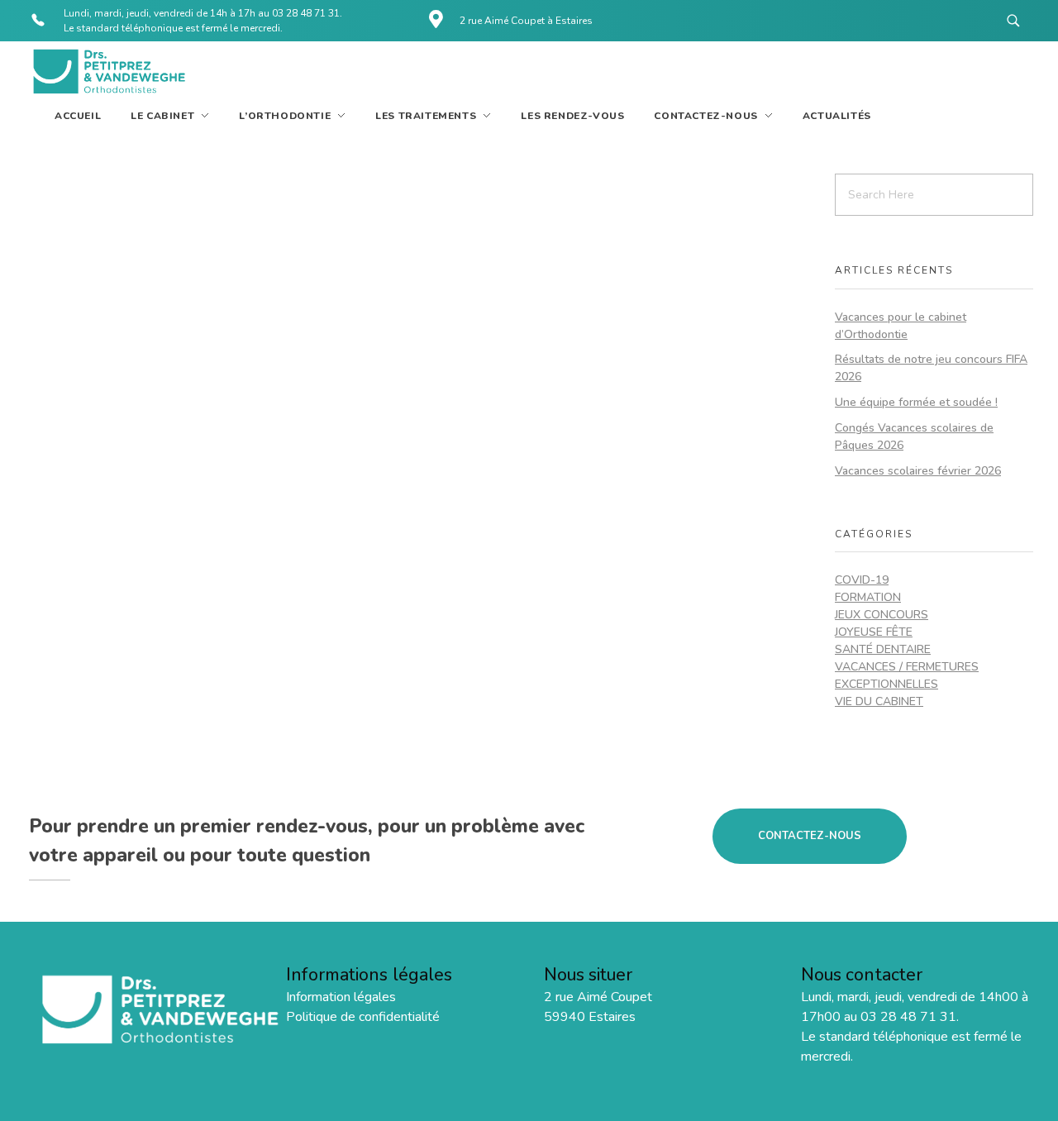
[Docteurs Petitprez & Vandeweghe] (107, 72)
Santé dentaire (883, 649)
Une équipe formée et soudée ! (916, 402)
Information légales (341, 997)
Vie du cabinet (879, 701)
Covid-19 (862, 580)
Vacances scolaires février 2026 (918, 471)
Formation (868, 597)
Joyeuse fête (874, 632)
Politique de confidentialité (363, 1017)
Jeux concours (881, 615)
